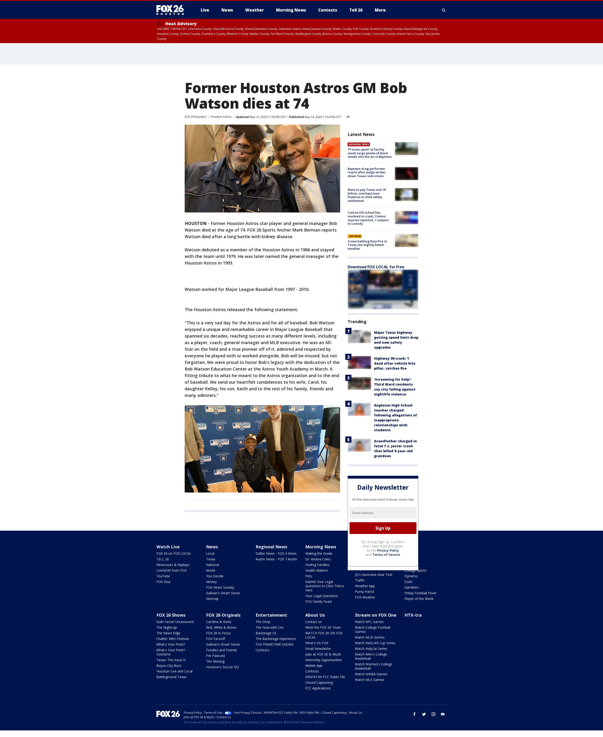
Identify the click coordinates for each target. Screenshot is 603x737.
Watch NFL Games (369, 621)
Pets (308, 576)
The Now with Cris (270, 627)
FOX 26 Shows (170, 615)
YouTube (163, 576)
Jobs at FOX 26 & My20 (323, 654)
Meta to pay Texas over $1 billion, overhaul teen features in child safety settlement (367, 195)
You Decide (215, 576)
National (212, 564)
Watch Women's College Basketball (373, 666)
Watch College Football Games (372, 629)
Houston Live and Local (174, 671)
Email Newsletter (318, 648)
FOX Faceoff (215, 638)
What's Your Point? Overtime (170, 652)
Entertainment (271, 615)
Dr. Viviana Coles (318, 559)
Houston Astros (221, 117)
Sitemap (212, 598)
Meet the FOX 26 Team (323, 627)
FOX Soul (163, 581)
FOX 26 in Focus (218, 633)
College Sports (415, 570)
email (443, 714)
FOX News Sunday (220, 587)
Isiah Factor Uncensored (175, 621)
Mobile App (313, 665)
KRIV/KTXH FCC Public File (325, 677)
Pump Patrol (364, 591)
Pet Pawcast (215, 655)
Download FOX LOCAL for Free (376, 266)
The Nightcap (166, 627)
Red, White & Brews (221, 627)
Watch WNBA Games (371, 674)
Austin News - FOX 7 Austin (276, 559)
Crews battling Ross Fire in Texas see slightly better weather (367, 245)
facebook (414, 714)
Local (210, 553)
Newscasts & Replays (172, 564)
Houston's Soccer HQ (222, 667)
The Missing (215, 661)
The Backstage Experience (276, 638)
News (212, 547)
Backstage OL (266, 633)
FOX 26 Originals (223, 615)
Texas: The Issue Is (171, 660)
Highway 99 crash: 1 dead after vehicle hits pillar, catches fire (395, 363)
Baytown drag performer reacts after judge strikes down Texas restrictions (367, 172)
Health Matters (316, 570)
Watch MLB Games (370, 637)
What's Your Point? (170, 644)
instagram (433, 714)
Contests (262, 650)
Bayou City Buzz (168, 665)
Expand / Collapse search (444, 10)
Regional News (271, 547)
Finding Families (317, 564)
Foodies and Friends (221, 650)
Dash (408, 581)
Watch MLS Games (369, 679)
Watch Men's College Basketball (371, 656)
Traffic (360, 580)
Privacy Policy (388, 550)
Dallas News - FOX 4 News (276, 553)
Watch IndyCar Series (371, 648)
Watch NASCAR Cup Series (375, 643)
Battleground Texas (171, 677)
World (210, 570)
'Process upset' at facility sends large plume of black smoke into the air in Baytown (370, 153)
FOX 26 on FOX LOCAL (173, 553)
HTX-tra (413, 615)
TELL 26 (162, 559)
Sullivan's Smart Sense (223, 593)
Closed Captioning (319, 682)
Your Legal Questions (321, 596)
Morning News (320, 547)
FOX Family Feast (318, 601)
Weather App (365, 586)
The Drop (263, 621)
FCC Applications (318, 688)
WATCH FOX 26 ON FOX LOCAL (323, 635)
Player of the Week (418, 598)
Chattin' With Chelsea (172, 638)
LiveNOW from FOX (171, 570)
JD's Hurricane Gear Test (373, 574)
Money (211, 581)
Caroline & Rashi (218, 621)
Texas (210, 559)
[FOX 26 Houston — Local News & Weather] (171, 10)
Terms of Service (386, 554)
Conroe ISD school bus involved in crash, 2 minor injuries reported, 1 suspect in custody (368, 218)
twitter (424, 714)
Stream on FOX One (375, 615)
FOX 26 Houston (195, 117)
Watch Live (168, 547)
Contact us (313, 621)
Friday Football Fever (420, 593)
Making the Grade (318, 553)
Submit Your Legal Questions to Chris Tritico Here (324, 585)
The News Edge (168, 633)
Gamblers (411, 587)
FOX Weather (365, 597)
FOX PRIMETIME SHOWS (275, 644)
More (380, 10)
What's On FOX (316, 643)
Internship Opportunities (323, 660)
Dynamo (411, 576)
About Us (315, 615)
